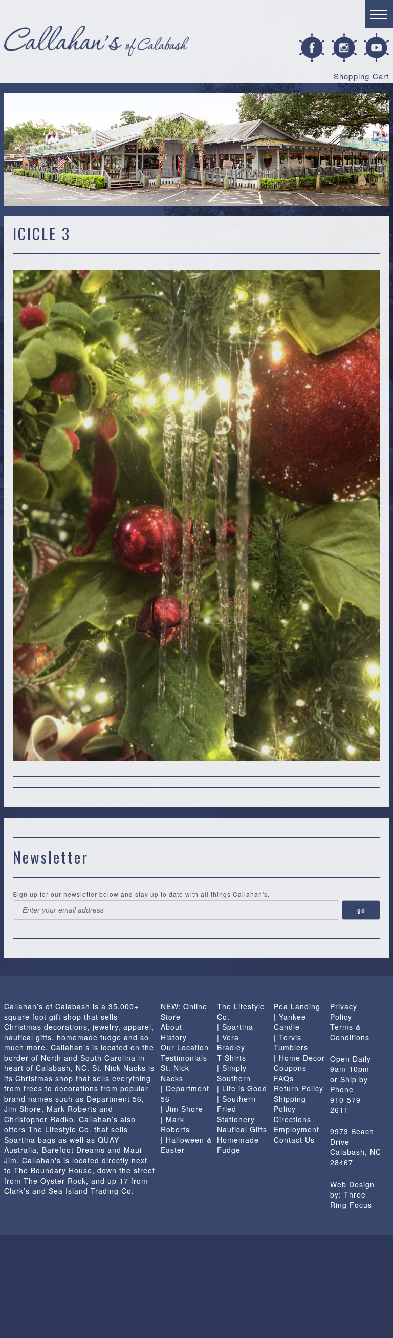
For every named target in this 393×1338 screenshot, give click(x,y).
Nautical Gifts (242, 1129)
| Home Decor (299, 1057)
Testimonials (184, 1057)
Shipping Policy (290, 1103)
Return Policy (298, 1088)
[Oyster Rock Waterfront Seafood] (275, 1286)
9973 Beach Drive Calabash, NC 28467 (355, 1146)
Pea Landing (297, 1006)
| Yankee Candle (290, 1021)
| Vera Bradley (231, 1042)
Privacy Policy (343, 1011)
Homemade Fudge (238, 1144)
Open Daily (350, 1058)
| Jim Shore (182, 1109)
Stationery (236, 1119)
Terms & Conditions (349, 1032)
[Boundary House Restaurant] (39, 1286)
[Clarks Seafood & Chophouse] (196, 1286)
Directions (292, 1119)
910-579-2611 (347, 1104)
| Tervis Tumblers (291, 1042)
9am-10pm (349, 1069)
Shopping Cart (361, 76)
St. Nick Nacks (175, 1073)
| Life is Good (242, 1088)
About (171, 1027)
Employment (296, 1129)
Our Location (185, 1047)
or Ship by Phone (349, 1084)
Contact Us (294, 1139)
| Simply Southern (234, 1073)
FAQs (284, 1078)
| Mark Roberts (175, 1124)
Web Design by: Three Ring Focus (352, 1194)
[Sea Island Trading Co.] (353, 1286)
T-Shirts (231, 1057)
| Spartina (235, 1027)
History (174, 1037)
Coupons (290, 1068)
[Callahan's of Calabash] (118, 1286)
